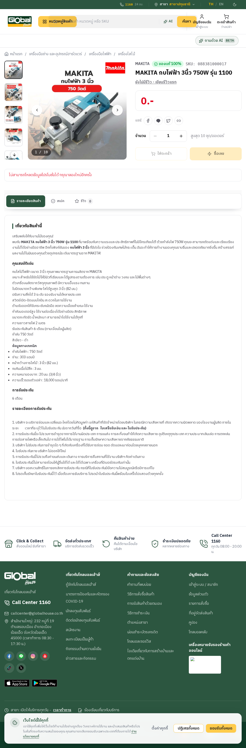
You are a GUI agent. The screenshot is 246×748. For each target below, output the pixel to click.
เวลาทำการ (62, 710)
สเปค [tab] (60, 201)
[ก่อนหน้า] (36, 110)
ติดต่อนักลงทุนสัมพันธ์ (83, 620)
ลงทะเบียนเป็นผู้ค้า (79, 639)
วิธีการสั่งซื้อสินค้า (140, 594)
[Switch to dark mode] (235, 4)
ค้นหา (186, 21)
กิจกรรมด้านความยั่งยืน (83, 649)
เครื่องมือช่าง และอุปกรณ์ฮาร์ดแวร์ (55, 54)
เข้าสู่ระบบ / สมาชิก (203, 584)
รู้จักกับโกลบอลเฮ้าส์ (81, 584)
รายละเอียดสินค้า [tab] (29, 201)
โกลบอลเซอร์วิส (139, 641)
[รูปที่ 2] (13, 92)
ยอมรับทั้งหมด (221, 728)
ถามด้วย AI (219, 40)
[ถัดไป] (117, 110)
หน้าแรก (16, 54)
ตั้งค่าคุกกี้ (160, 728)
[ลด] (155, 136)
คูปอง (193, 622)
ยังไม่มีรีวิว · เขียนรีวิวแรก (156, 82)
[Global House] (20, 21)
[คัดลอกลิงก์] (178, 120)
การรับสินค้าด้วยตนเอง (144, 603)
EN (221, 4)
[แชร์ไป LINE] (158, 120)
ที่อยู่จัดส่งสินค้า (201, 613)
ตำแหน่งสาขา (137, 622)
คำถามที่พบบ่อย (139, 584)
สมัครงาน (73, 630)
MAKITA (142, 64)
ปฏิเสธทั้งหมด (188, 728)
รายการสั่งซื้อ (199, 603)
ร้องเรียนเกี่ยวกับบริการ (101, 710)
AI (171, 21)
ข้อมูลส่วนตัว (198, 594)
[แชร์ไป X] (168, 120)
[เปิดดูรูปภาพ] (77, 110)
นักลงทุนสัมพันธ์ (78, 611)
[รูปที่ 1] (13, 70)
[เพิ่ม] (181, 136)
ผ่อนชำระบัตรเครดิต (142, 632)
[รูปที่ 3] (13, 115)
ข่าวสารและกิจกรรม (81, 658)
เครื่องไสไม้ (126, 54)
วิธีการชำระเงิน (138, 613)
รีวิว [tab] (86, 201)
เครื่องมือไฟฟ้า (100, 54)
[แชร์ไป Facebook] (148, 120)
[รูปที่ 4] (13, 137)
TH (211, 4)
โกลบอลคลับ (198, 632)
